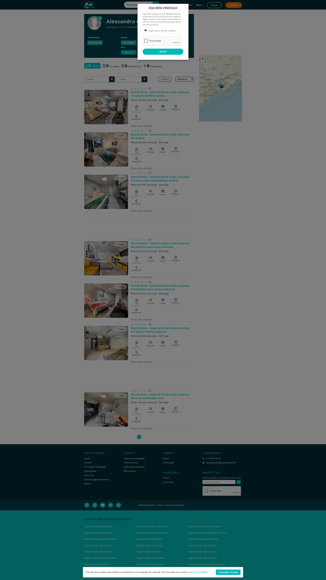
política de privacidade (197, 572)
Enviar (163, 51)
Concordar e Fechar (228, 572)
